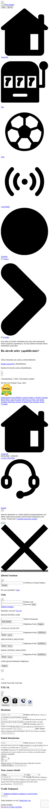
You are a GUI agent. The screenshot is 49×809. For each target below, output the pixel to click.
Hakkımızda (5, 398)
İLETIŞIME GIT (20, 765)
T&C (30, 705)
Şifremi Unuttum (7, 607)
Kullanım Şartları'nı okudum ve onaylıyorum (20, 794)
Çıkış (10, 635)
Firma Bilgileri (16, 398)
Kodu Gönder (6, 622)
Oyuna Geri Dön (15, 807)
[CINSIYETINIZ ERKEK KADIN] (7, 765)
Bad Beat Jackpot (14, 402)
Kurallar (18, 400)
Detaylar (15, 705)
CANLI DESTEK (8, 458)
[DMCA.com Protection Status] (6, 395)
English (6, 337)
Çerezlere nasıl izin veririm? (27, 519)
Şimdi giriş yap (25, 800)
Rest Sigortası (34, 402)
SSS (23, 400)
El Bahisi (25, 402)
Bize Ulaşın (10, 400)
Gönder (4, 585)
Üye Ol (9, 7)
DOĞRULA (42, 632)
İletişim (23, 705)
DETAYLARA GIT (8, 733)
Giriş (3, 7)
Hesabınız (5, 705)
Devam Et (5, 807)
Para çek (28, 400)
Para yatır (35, 400)
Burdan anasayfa (7, 364)
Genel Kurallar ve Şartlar (31, 398)
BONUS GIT (18, 784)
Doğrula (40, 624)
